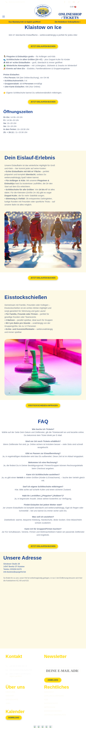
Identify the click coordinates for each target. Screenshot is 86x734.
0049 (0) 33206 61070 (17, 2)
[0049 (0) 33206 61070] (6, 2)
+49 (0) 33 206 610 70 (18, 666)
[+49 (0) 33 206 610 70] (7, 666)
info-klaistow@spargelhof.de (14, 572)
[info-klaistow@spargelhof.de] (7, 670)
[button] (3, 17)
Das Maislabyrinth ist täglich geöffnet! (25, 22)
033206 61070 (16, 569)
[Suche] (11, 17)
